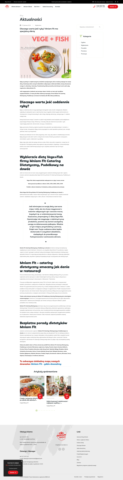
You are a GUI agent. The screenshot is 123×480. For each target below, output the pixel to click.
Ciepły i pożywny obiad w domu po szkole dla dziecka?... (31, 399)
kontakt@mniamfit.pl (29, 439)
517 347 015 (25, 456)
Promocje (84, 54)
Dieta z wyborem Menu (83, 439)
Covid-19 (79, 457)
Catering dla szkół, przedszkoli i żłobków (49, 1)
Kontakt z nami (78, 477)
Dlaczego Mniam (81, 445)
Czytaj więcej (23, 403)
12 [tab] (55, 411)
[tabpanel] (32, 390)
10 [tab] (51, 411)
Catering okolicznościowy (83, 451)
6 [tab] (44, 411)
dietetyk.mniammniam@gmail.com (33, 458)
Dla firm (36, 6)
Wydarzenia (84, 45)
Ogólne (83, 42)
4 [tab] (41, 411)
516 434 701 (100, 6)
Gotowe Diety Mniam (82, 437)
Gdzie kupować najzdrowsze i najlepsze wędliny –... (57, 402)
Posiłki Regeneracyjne (82, 454)
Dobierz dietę (80, 442)
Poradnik (83, 48)
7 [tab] (46, 411)
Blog (78, 459)
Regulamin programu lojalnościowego (86, 465)
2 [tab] (38, 411)
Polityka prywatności (89, 477)
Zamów (112, 6)
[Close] (21, 461)
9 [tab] (49, 411)
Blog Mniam (8, 1)
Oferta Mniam (15, 6)
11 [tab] (53, 411)
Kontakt (57, 6)
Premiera (84, 51)
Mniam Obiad (28, 6)
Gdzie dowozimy (48, 6)
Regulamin (100, 477)
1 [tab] (36, 411)
